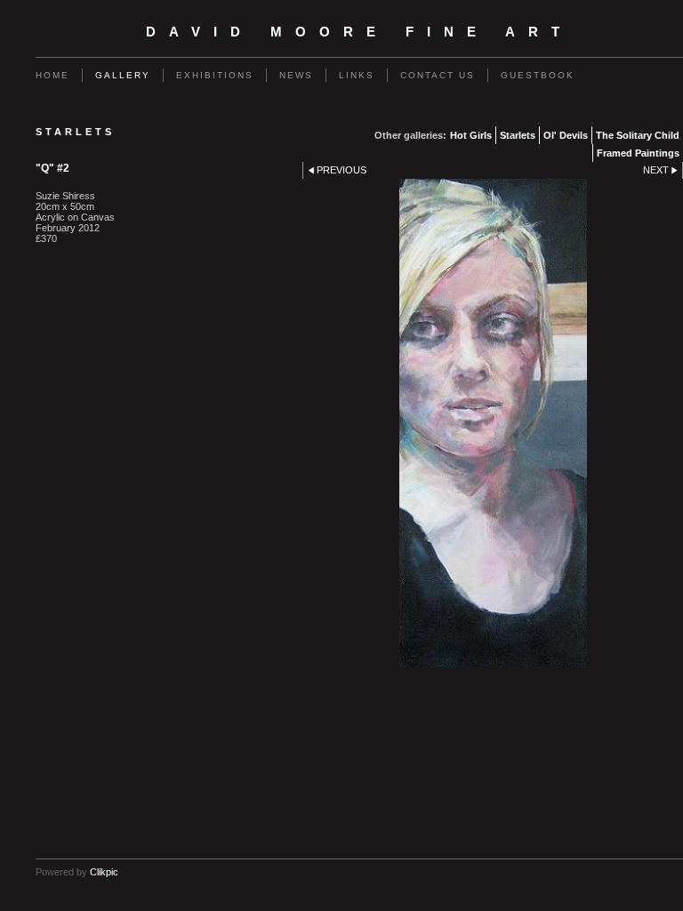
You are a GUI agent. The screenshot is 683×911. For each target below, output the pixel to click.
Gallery (122, 75)
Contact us (437, 75)
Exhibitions (214, 75)
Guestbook (538, 75)
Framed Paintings (638, 153)
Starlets (517, 135)
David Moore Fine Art (359, 32)
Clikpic (104, 872)
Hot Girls (471, 135)
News (296, 75)
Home (52, 75)
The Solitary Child (637, 135)
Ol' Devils (565, 135)
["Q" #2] (492, 423)
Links (356, 75)
